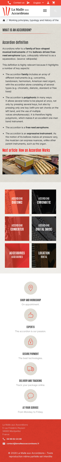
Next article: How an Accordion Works (26, 150)
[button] (55, 11)
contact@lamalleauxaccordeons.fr (23, 443)
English (37, 2)
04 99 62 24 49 (14, 439)
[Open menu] (45, 10)
